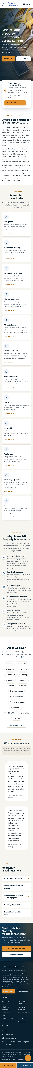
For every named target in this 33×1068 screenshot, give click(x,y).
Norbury (24, 669)
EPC (19, 1025)
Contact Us (8, 59)
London (10, 664)
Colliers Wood (11, 713)
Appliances (22, 1022)
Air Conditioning (7, 1025)
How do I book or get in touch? (12, 913)
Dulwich (24, 686)
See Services (23, 59)
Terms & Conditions (18, 1059)
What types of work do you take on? (13, 887)
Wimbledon (17, 707)
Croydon (11, 669)
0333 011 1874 (9, 991)
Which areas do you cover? (13, 878)
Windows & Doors (24, 1013)
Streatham (24, 664)
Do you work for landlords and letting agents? (13, 896)
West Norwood (17, 691)
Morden (26, 713)
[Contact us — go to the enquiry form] (28, 1058)
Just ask (24, 657)
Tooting (24, 675)
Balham (11, 680)
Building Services (7, 1018)
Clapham (23, 680)
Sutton (17, 718)
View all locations (15, 725)
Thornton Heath (18, 702)
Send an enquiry (10, 1038)
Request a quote (16, 954)
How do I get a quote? (12, 905)
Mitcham (11, 675)
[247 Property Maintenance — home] (10, 4)
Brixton (11, 686)
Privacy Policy (6, 1059)
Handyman (5, 1001)
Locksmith (5, 1022)
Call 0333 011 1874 (16, 103)
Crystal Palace (17, 696)
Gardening (21, 1018)
